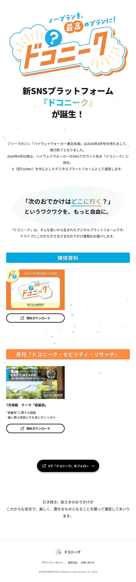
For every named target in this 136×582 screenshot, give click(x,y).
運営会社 (72, 562)
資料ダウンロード (38, 318)
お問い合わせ (88, 562)
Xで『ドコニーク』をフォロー (71, 466)
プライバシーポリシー (53, 562)
